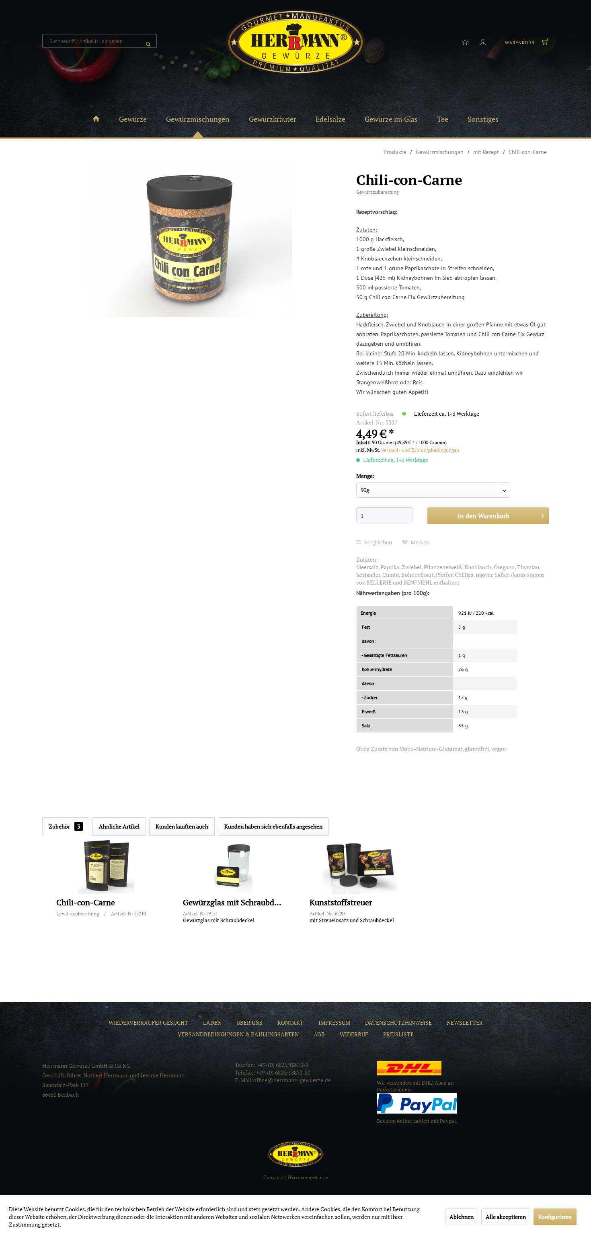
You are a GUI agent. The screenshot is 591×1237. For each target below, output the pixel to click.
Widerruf (354, 1034)
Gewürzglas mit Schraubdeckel (233, 903)
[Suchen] (148, 41)
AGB (319, 1034)
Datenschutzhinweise (398, 1022)
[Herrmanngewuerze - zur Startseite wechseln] (295, 42)
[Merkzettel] (465, 41)
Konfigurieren (555, 1217)
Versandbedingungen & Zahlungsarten (238, 1034)
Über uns (249, 1022)
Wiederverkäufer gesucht (148, 1022)
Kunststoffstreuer (341, 903)
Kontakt (290, 1022)
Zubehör (64, 826)
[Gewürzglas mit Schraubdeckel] (233, 865)
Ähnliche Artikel (119, 826)
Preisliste (398, 1034)
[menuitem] (99, 41)
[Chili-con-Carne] (106, 865)
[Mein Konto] (483, 41)
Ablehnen (461, 1217)
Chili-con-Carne (85, 903)
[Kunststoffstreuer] (360, 865)
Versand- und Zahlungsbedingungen (420, 450)
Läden (212, 1022)
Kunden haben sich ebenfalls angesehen (273, 826)
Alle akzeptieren (506, 1217)
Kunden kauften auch (182, 826)
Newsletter (465, 1022)
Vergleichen (377, 542)
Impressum (334, 1022)
